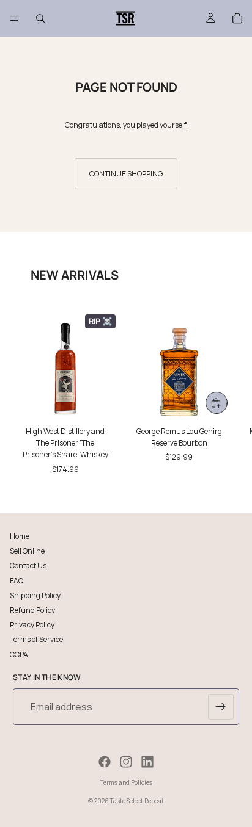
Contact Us (28, 565)
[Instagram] (126, 761)
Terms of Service (36, 639)
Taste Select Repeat (137, 800)
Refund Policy (32, 609)
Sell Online (27, 551)
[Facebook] (104, 761)
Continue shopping (126, 173)
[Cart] (237, 18)
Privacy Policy (32, 624)
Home (19, 536)
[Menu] (14, 18)
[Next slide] (228, 391)
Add (227, 402)
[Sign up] (221, 707)
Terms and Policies (126, 782)
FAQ (16, 580)
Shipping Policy (35, 595)
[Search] (40, 18)
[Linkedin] (147, 761)
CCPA (19, 654)
